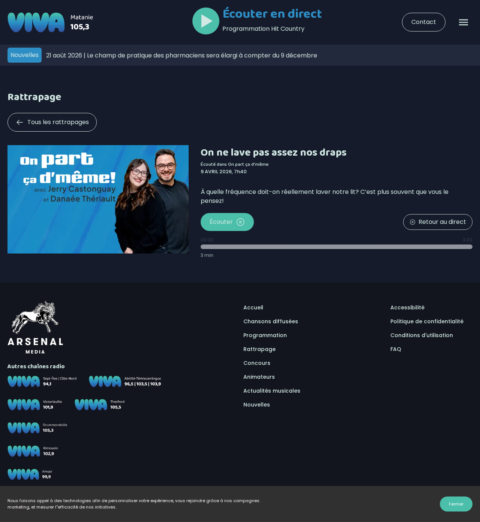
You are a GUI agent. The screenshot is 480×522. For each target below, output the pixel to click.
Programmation (265, 335)
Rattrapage (259, 349)
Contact (423, 22)
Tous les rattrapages (58, 122)
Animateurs (259, 377)
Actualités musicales (271, 390)
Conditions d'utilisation (421, 335)
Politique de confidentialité (427, 321)
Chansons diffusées (270, 321)
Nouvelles (256, 404)
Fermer (456, 504)
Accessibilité (407, 307)
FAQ (395, 349)
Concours (256, 363)
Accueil (253, 307)
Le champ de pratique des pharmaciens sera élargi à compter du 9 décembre (181, 54)
